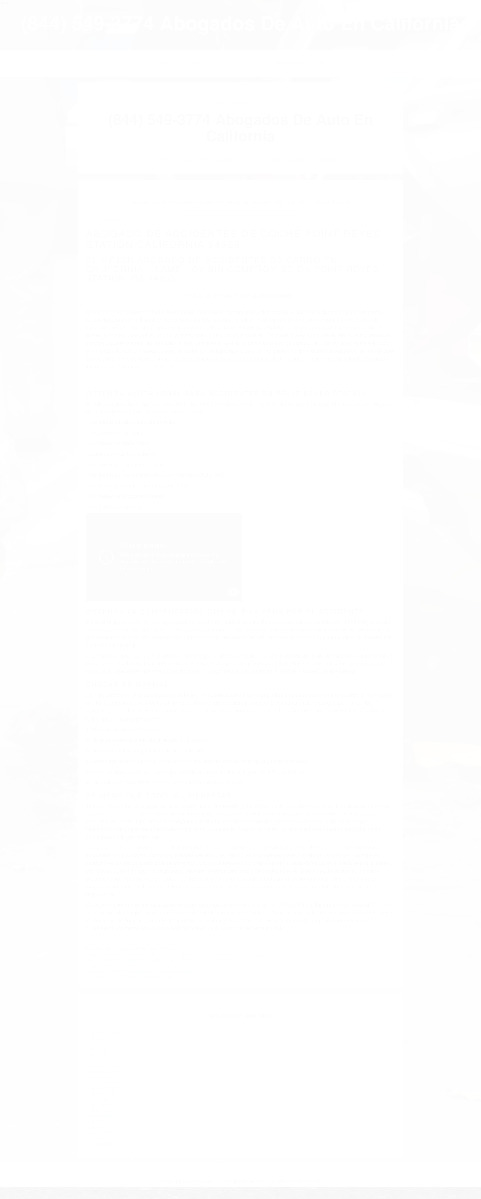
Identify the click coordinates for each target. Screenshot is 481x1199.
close (4, 3)
